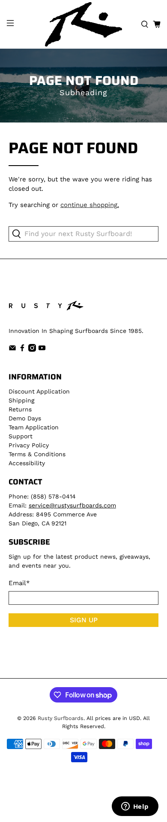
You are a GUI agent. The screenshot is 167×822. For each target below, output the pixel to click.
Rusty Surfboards (61, 718)
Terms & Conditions (37, 454)
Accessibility (27, 463)
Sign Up (84, 620)
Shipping (21, 400)
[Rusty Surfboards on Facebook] (22, 349)
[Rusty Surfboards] (83, 24)
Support (21, 436)
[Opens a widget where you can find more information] (134, 807)
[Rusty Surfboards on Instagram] (32, 349)
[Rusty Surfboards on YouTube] (42, 349)
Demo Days (25, 418)
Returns (20, 409)
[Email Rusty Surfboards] (12, 349)
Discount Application (39, 391)
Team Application (34, 427)
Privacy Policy (29, 445)
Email (19, 583)
